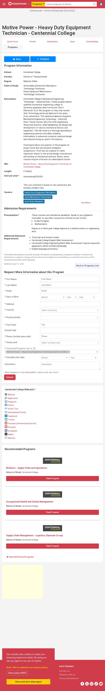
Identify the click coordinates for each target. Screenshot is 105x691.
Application (13, 398)
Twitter (11, 419)
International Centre (17, 412)
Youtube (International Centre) (22, 423)
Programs (12, 402)
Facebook (12, 416)
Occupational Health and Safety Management (29, 501)
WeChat (11, 438)
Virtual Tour (13, 409)
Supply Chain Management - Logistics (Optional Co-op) (34, 535)
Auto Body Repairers (34, 201)
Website (11, 394)
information (30, 372)
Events (11, 405)
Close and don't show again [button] (28, 682)
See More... (86, 202)
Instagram (12, 431)
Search (94, 4)
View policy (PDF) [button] (17, 673)
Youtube (12, 427)
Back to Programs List (87, 265)
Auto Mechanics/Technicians (38, 197)
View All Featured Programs (20, 557)
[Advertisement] (52, 20)
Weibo (11, 434)
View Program (52, 478)
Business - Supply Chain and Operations (26, 468)
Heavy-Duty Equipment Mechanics (40, 192)
